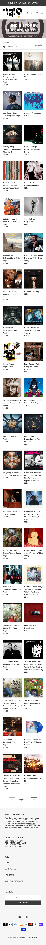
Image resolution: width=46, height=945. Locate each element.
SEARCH (8, 863)
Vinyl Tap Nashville (19, 937)
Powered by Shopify (32, 937)
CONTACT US (10, 869)
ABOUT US (9, 875)
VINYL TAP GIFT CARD (14, 881)
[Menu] (42, 12)
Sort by (6, 43)
